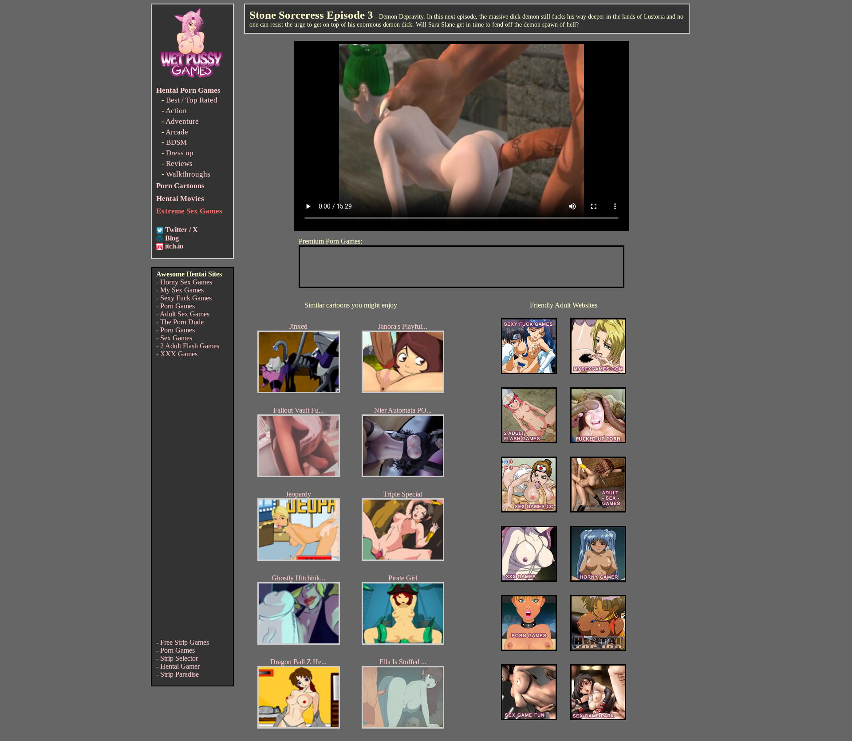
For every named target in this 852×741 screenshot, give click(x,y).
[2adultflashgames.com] (529, 441)
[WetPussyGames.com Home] (192, 79)
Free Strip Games (184, 642)
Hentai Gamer (180, 666)
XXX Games (178, 354)
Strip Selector (179, 658)
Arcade (177, 132)
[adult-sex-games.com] (598, 510)
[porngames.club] (598, 717)
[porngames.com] (529, 648)
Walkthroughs (188, 174)
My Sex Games (182, 290)
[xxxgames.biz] (529, 579)
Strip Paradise (179, 674)
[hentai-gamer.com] (598, 648)
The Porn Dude (182, 322)
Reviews (179, 163)
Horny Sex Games (186, 282)
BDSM (176, 142)
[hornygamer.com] (598, 579)
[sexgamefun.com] (529, 717)
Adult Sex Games (184, 314)
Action (176, 110)
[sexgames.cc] (529, 510)
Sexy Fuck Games (186, 298)
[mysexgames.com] (598, 371)
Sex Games (176, 338)
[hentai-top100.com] (598, 441)
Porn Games (177, 306)
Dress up (179, 153)
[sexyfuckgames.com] (529, 371)
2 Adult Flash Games (189, 346)
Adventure (182, 121)
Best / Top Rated (191, 100)
